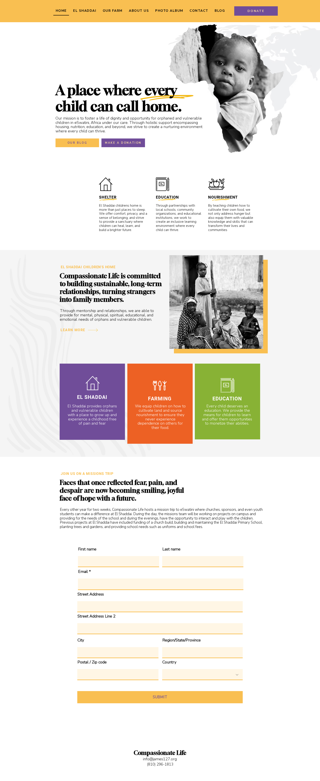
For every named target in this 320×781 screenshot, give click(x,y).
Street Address (90, 594)
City (80, 640)
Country (169, 662)
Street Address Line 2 (96, 616)
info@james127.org (160, 759)
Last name (171, 549)
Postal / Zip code (92, 662)
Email (83, 572)
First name (87, 549)
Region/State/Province (181, 640)
